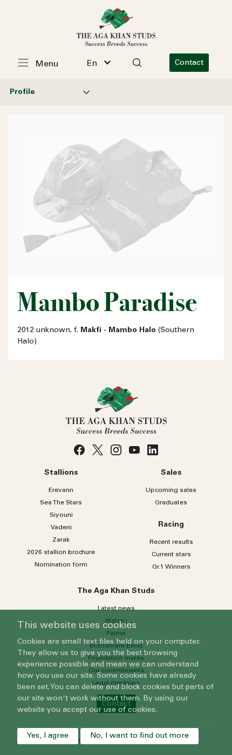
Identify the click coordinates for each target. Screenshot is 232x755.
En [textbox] (92, 63)
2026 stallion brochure (61, 552)
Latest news (116, 608)
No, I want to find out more (139, 736)
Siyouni (61, 515)
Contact (189, 63)
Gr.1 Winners (171, 567)
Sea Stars (61, 503)
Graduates (171, 503)
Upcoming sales (171, 490)
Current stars (171, 554)
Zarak (61, 540)
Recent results (171, 542)
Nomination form (61, 565)
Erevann (61, 490)
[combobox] (99, 62)
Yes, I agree (48, 736)
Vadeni (61, 527)
